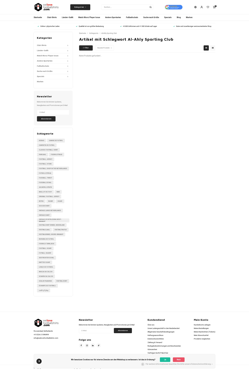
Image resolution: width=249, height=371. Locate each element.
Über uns (151, 325)
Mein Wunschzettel (201, 335)
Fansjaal (42, 154)
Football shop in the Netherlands (53, 168)
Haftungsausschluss (155, 335)
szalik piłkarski (45, 281)
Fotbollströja (45, 173)
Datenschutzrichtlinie (156, 339)
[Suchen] (150, 7)
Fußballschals (132, 17)
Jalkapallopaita (45, 187)
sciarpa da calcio (46, 276)
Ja (165, 359)
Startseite (38, 17)
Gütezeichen (152, 349)
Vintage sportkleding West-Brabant (50, 220)
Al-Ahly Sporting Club (109, 33)
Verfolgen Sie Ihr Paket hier (158, 353)
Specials (168, 17)
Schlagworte (93, 33)
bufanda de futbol (46, 239)
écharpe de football (47, 286)
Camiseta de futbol (47, 145)
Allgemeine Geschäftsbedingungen (161, 332)
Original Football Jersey (49, 196)
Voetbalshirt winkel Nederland (52, 225)
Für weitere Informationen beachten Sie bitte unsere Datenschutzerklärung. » (179, 364)
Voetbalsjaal (44, 230)
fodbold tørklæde (46, 244)
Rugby (50, 201)
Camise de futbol (56, 140)
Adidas (41, 140)
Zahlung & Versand (155, 342)
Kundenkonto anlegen (202, 325)
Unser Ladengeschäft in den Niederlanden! (164, 328)
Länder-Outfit (67, 17)
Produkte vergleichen (202, 339)
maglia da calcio (45, 272)
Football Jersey (45, 159)
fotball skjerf (45, 253)
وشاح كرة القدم (43, 290)
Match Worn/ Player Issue (89, 17)
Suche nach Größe (151, 17)
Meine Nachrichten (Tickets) (204, 332)
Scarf (60, 201)
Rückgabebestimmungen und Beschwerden (164, 346)
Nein (179, 359)
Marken (189, 17)
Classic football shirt (48, 150)
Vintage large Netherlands (50, 210)
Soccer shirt (44, 206)
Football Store (45, 164)
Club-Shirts (52, 17)
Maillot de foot (45, 192)
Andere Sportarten (113, 17)
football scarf (45, 248)
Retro (41, 201)
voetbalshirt (61, 281)
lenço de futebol (46, 267)
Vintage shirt (44, 215)
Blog (179, 17)
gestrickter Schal (46, 258)
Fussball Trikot (45, 178)
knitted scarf (44, 262)
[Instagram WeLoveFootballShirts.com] (87, 345)
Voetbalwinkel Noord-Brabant (51, 234)
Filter (87, 48)
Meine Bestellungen (201, 328)
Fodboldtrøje (56, 154)
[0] (214, 7)
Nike (58, 192)
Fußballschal (45, 182)
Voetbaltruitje (61, 230)
